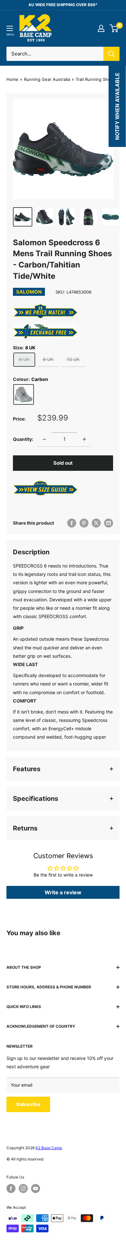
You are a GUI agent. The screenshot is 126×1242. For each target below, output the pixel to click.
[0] (114, 28)
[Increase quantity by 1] (84, 439)
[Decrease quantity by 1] (44, 439)
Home (12, 79)
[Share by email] (108, 523)
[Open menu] (9, 28)
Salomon (29, 292)
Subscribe (28, 1104)
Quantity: (23, 439)
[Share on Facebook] (71, 523)
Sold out (63, 463)
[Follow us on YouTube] (35, 1188)
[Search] (111, 54)
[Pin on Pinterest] (84, 523)
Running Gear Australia (47, 79)
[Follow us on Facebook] (11, 1188)
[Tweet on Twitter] (96, 523)
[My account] (101, 28)
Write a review (63, 892)
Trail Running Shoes (95, 79)
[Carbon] (23, 394)
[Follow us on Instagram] (23, 1188)
